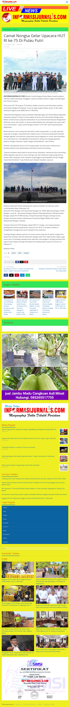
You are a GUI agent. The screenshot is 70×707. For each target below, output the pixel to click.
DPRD (5, 538)
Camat (14, 253)
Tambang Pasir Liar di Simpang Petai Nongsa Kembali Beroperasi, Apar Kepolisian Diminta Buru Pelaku (34, 479)
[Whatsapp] (28, 275)
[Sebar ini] (6, 275)
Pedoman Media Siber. (29, 704)
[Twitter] (22, 262)
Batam (5, 507)
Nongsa (26, 253)
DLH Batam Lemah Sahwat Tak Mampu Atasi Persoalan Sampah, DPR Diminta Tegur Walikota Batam (17, 631)
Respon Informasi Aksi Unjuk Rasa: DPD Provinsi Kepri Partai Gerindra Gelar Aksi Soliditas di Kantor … (51, 607)
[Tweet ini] (11, 275)
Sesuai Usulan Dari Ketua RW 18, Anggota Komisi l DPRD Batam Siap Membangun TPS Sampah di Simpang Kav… (51, 581)
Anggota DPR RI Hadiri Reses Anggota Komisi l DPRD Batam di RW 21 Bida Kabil (60, 304)
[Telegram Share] (22, 275)
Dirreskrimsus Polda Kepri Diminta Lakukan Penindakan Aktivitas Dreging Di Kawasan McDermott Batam (34, 494)
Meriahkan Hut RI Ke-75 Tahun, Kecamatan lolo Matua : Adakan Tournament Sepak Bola (18, 269)
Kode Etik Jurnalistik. (49, 704)
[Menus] (67, 2)
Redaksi (39, 704)
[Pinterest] (26, 262)
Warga (5, 515)
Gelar (19, 253)
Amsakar (5, 523)
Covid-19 (5, 527)
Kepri (4, 511)
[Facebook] (17, 262)
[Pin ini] (17, 275)
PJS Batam (6, 534)
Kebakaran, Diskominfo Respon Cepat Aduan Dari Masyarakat (52, 269)
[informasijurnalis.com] (9, 2)
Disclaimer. (19, 704)
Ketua (5, 519)
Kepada (5, 542)
